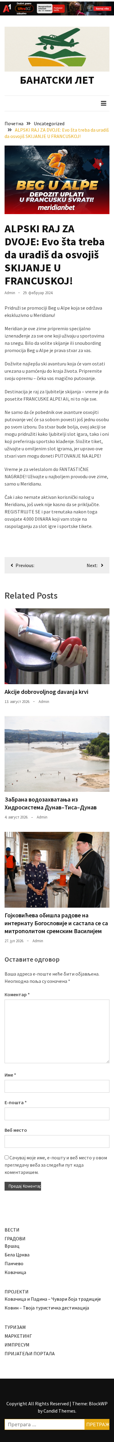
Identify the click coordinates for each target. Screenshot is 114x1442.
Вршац (12, 1246)
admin (10, 292)
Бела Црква (17, 1255)
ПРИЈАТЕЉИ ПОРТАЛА (30, 1353)
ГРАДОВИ (15, 1238)
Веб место (16, 1130)
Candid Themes (59, 1411)
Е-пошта (16, 1102)
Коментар (17, 994)
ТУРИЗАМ (15, 1327)
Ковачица (15, 1272)
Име (10, 1075)
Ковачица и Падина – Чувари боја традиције (53, 1299)
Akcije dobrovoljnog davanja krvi (46, 691)
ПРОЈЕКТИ (17, 1292)
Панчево (14, 1263)
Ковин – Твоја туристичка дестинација (47, 1308)
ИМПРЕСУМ (17, 1345)
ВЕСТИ (12, 1230)
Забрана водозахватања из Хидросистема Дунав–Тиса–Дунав (51, 803)
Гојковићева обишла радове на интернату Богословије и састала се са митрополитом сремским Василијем (56, 923)
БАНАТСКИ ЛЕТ (57, 80)
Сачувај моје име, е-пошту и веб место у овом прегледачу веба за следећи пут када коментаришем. (56, 1165)
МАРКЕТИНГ (18, 1336)
